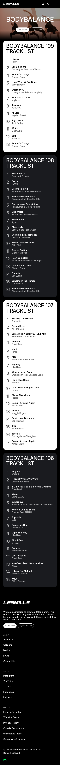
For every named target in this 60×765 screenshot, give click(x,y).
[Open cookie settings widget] (4, 760)
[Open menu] (54, 4)
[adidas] (43, 4)
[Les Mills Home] (11, 4)
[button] (48, 4)
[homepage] (16, 602)
